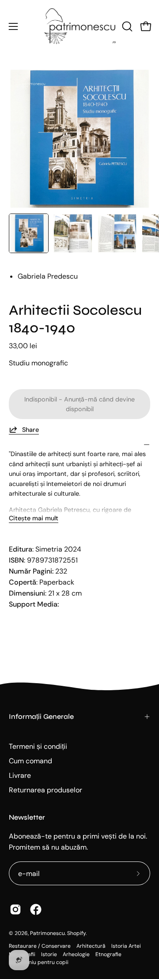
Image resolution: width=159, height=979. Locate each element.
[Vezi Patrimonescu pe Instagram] (15, 909)
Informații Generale (41, 716)
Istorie (49, 954)
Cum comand (30, 761)
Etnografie (108, 954)
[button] (126, 26)
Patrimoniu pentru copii (38, 962)
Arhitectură (91, 946)
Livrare (20, 775)
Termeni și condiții (38, 746)
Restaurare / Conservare (40, 946)
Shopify (76, 933)
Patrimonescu (47, 933)
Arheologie (76, 954)
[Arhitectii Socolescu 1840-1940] (29, 233)
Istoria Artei (126, 946)
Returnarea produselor (45, 790)
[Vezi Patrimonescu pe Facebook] (35, 909)
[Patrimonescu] (80, 26)
